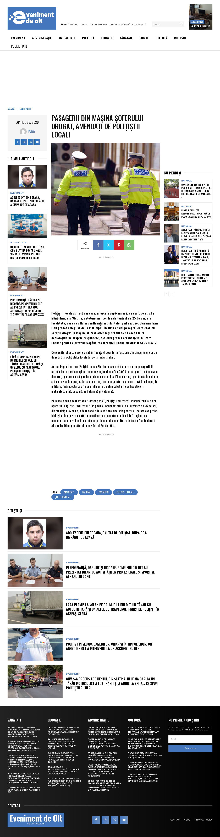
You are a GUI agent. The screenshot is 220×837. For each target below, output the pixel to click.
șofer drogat (63, 497)
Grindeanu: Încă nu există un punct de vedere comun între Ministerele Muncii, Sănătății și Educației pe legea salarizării (195, 257)
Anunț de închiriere (200, 26)
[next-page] (172, 294)
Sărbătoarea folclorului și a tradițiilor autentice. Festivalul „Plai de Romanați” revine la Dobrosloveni (144, 730)
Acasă (11, 108)
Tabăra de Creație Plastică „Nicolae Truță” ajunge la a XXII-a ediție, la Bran (145, 755)
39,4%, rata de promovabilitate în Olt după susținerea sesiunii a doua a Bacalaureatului (63, 770)
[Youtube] (37, 142)
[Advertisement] (110, 76)
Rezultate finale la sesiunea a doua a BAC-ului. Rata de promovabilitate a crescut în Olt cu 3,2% (63, 730)
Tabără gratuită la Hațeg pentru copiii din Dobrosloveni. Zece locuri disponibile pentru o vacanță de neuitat (103, 743)
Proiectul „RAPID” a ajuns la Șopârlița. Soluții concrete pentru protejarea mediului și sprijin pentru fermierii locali (104, 730)
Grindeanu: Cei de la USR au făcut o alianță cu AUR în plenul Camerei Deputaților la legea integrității (196, 234)
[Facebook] (17, 142)
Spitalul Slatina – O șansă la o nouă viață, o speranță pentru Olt (24, 790)
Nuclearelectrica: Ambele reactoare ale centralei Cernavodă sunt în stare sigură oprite (195, 279)
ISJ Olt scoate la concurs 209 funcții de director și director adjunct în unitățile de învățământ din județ (64, 782)
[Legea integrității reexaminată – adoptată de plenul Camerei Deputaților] (171, 211)
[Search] (181, 24)
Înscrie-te (190, 748)
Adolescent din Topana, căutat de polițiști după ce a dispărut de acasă (27, 201)
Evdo (31, 131)
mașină (86, 492)
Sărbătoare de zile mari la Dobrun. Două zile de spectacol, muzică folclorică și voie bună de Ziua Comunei (144, 777)
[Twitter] (31, 142)
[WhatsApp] (129, 245)
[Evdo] (24, 131)
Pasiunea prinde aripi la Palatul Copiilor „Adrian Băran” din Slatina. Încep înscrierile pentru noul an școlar (62, 743)
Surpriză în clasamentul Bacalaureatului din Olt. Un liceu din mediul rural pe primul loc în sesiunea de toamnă (63, 757)
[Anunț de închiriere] (200, 17)
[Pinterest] (119, 245)
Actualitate (18, 242)
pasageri (103, 492)
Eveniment (25, 108)
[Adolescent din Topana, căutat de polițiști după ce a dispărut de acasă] (27, 177)
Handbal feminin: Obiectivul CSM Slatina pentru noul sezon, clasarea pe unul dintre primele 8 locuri (27, 252)
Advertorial (197, 21)
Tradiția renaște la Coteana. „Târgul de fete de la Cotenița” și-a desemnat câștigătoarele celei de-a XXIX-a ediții (144, 766)
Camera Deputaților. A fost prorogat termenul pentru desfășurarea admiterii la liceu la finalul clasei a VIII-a (196, 191)
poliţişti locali (125, 492)
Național (186, 181)
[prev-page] (166, 294)
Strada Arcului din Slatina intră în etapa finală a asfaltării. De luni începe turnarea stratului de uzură (104, 756)
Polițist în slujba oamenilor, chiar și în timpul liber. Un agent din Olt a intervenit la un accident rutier (109, 646)
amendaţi (69, 492)
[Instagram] (24, 142)
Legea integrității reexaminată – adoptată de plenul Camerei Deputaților (196, 213)
